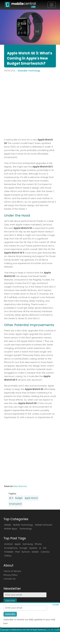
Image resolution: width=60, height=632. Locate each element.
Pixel (17, 551)
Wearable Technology (29, 70)
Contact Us (9, 578)
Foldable (8, 551)
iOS (44, 548)
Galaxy (7, 555)
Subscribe (10, 614)
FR (52, 629)
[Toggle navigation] (51, 5)
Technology (25, 528)
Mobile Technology (23, 524)
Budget (19, 498)
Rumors (26, 551)
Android (8, 544)
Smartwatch (15, 503)
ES (49, 629)
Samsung (28, 544)
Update (33, 548)
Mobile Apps (10, 528)
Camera (45, 551)
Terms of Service (12, 571)
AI (40, 548)
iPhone (38, 544)
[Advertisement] (30, 105)
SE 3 (11, 498)
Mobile (7, 524)
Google (23, 548)
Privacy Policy (10, 575)
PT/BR (57, 629)
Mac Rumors (20, 486)
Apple (18, 544)
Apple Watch (31, 498)
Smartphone (10, 548)
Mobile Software (43, 524)
